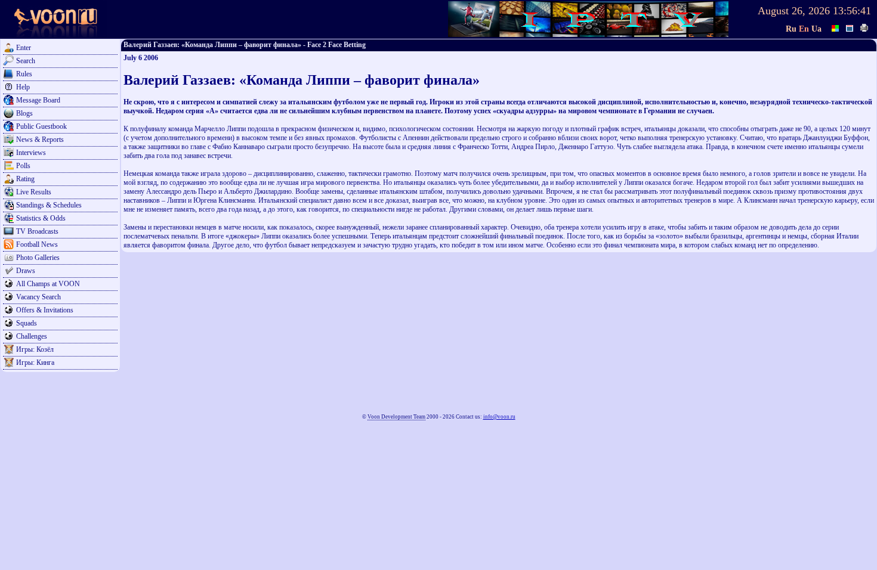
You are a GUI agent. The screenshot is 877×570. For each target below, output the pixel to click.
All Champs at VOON (48, 284)
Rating (25, 179)
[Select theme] (836, 27)
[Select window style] (850, 27)
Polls (23, 166)
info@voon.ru (499, 417)
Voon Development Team (396, 417)
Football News (37, 244)
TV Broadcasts (37, 231)
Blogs (24, 113)
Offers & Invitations (44, 310)
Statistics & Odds (41, 218)
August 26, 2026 (794, 11)
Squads (26, 323)
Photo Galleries (38, 257)
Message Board (38, 100)
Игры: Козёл (35, 349)
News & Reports (40, 139)
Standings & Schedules (49, 205)
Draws (25, 271)
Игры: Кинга (35, 362)
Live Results (33, 192)
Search (25, 61)
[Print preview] (864, 27)
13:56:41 (852, 11)
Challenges (31, 336)
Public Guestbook (41, 126)
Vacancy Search (38, 297)
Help (23, 87)
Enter (23, 48)
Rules (24, 74)
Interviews (31, 152)
